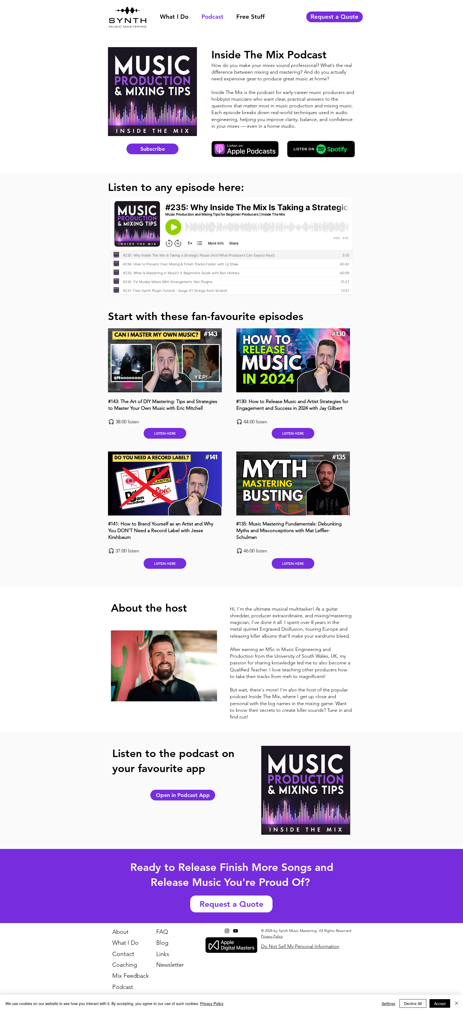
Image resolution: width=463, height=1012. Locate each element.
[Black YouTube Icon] (235, 931)
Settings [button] (388, 1003)
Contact (123, 954)
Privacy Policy (211, 1003)
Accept (440, 1003)
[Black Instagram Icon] (227, 931)
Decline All (413, 1003)
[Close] (456, 1003)
